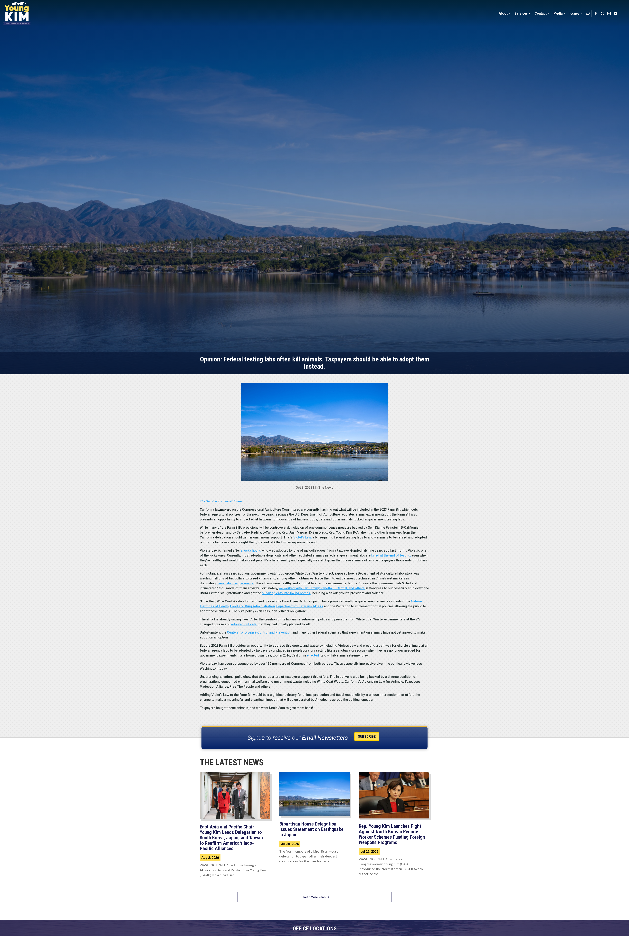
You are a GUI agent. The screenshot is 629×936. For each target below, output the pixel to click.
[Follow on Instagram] (609, 13)
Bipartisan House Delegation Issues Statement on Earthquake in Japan (311, 829)
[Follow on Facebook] (596, 13)
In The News (324, 487)
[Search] (588, 13)
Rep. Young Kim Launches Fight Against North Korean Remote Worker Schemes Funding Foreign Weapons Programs (392, 834)
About (503, 13)
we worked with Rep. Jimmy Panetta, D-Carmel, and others (322, 588)
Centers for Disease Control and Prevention (259, 632)
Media (558, 13)
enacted (313, 655)
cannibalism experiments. (235, 583)
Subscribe (367, 736)
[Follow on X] (602, 13)
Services (521, 13)
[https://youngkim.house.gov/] (17, 13)
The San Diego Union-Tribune (221, 501)
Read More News (314, 897)
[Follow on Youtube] (615, 13)
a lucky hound (251, 550)
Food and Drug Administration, (253, 606)
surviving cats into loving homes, (286, 593)
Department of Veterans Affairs (299, 606)
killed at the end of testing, (391, 555)
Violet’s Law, (302, 537)
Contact (541, 13)
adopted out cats (244, 624)
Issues (574, 13)
